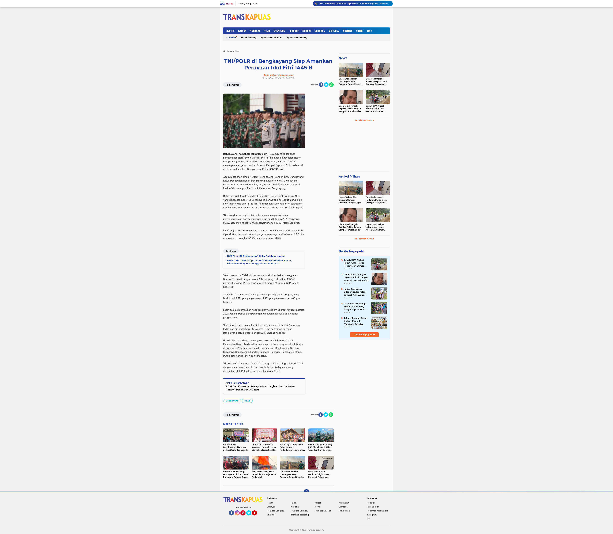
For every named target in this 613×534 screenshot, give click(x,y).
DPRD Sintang (249, 37)
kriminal (271, 515)
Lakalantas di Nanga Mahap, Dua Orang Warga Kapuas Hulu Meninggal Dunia (355, 306)
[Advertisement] (364, 148)
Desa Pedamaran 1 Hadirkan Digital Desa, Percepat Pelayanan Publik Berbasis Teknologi (376, 82)
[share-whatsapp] (331, 84)
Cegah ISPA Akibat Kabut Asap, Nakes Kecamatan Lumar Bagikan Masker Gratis (376, 109)
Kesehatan (344, 503)
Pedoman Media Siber (377, 511)
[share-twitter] (326, 84)
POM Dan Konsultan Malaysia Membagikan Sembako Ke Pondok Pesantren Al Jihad (260, 388)
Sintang (347, 30)
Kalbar (242, 30)
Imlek (293, 503)
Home (229, 3)
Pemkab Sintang (297, 37)
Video (232, 37)
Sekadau (334, 30)
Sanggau (319, 30)
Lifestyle (271, 507)
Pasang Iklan (373, 507)
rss (368, 518)
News (267, 30)
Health (270, 503)
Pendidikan (344, 511)
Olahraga (279, 30)
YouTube (256, 516)
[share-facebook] (321, 84)
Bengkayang (232, 401)
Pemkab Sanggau (275, 511)
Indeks (230, 30)
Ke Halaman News (364, 120)
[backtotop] (306, 492)
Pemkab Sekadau (272, 37)
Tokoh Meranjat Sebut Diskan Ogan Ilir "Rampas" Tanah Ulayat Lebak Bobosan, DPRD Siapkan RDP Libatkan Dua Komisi (356, 321)
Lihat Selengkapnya (363, 334)
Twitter (250, 516)
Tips (369, 30)
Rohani (306, 30)
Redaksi (371, 503)
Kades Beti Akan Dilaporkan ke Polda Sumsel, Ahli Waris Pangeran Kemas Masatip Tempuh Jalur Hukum (356, 292)
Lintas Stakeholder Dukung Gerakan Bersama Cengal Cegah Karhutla (350, 82)
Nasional (255, 30)
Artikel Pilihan (349, 176)
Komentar (234, 85)
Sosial (359, 30)
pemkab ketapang (300, 515)
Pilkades (294, 30)
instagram (372, 515)
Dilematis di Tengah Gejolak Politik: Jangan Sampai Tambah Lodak (351, 3)
